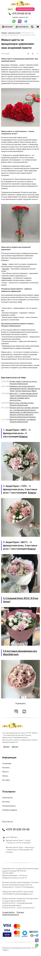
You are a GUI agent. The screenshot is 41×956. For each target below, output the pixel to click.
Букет (16, 747)
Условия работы (8, 912)
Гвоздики (5, 269)
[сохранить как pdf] (37, 53)
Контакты (6, 768)
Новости (5, 772)
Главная (4, 33)
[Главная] (12, 728)
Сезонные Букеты (9, 806)
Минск (10, 9)
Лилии (4, 264)
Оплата (5, 776)
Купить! (23, 436)
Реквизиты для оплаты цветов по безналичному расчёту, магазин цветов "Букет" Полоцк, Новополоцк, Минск (25, 388)
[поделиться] (28, 53)
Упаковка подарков (9, 810)
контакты (23, 26)
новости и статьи (14, 33)
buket (7, 747)
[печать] (33, 53)
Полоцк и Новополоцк (25, 9)
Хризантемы (6, 278)
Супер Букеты (7, 798)
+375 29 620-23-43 (21, 13)
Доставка (6, 780)
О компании (6, 763)
